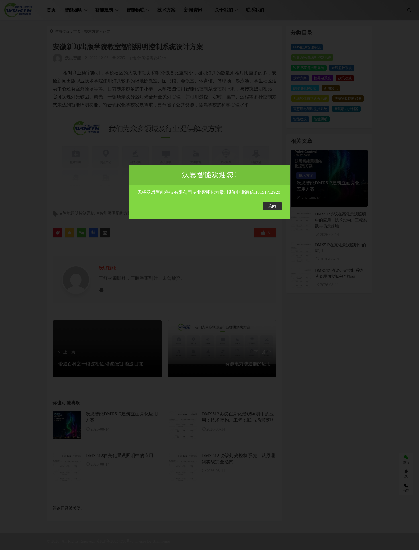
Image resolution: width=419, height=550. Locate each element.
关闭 (272, 206)
